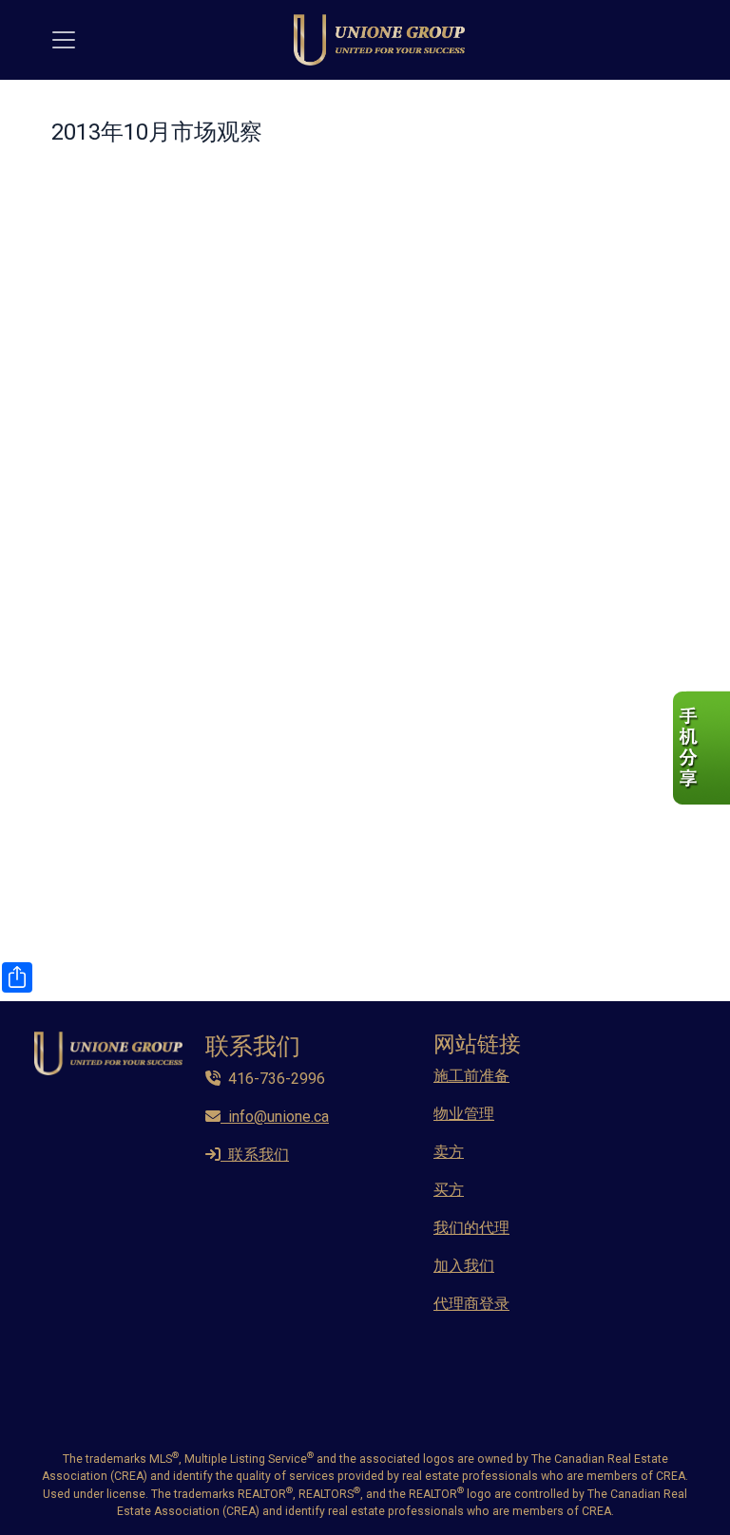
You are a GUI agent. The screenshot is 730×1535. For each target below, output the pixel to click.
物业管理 (463, 1114)
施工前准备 (471, 1076)
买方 (448, 1190)
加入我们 (463, 1266)
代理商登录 (471, 1304)
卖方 (448, 1152)
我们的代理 (471, 1228)
